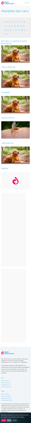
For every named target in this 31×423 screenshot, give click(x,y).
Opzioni (14, 420)
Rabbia (4, 168)
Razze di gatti (5, 394)
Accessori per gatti (6, 400)
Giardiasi (5, 92)
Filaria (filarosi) (8, 67)
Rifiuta (9, 420)
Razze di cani (5, 381)
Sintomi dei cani (5, 383)
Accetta (3, 420)
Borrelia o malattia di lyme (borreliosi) (14, 42)
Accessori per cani (6, 387)
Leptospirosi (7, 143)
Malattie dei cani (6, 385)
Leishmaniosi (7, 118)
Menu (26, 2)
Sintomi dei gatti (6, 396)
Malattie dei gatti (6, 398)
